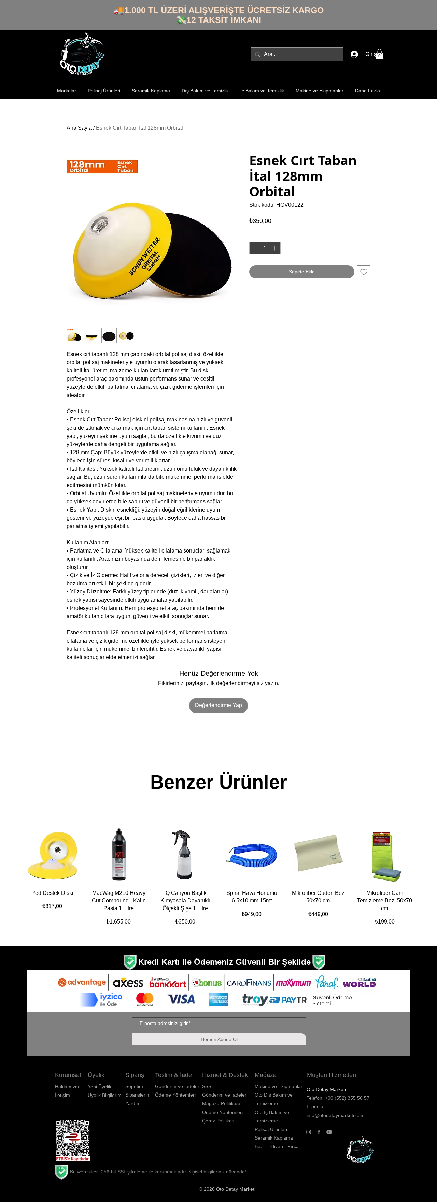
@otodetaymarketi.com (339, 1115)
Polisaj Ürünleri (271, 1129)
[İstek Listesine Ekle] (363, 271)
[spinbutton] (265, 248)
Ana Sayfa (79, 128)
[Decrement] (254, 248)
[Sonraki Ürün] (424, 854)
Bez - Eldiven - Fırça (277, 1146)
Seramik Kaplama (274, 1138)
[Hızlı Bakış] (52, 855)
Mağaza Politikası (221, 1103)
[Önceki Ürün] (13, 854)
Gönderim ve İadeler (224, 1095)
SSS (206, 1086)
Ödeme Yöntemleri (222, 1112)
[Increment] (275, 248)
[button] (379, 54)
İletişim (62, 1095)
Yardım (133, 1103)
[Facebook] (319, 1132)
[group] (218, 879)
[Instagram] (309, 1132)
